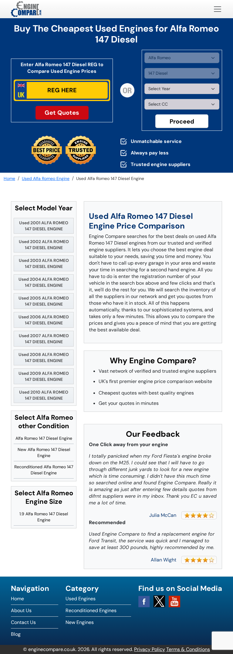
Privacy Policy (149, 649)
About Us (21, 610)
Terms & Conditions (188, 649)
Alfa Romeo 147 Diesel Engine (43, 438)
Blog (16, 634)
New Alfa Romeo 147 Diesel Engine (44, 452)
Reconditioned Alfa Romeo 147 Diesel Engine (43, 470)
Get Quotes (62, 113)
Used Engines (81, 598)
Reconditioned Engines (91, 610)
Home (17, 598)
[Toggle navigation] (217, 9)
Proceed (182, 121)
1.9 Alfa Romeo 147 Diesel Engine (43, 517)
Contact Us (23, 622)
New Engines (80, 622)
